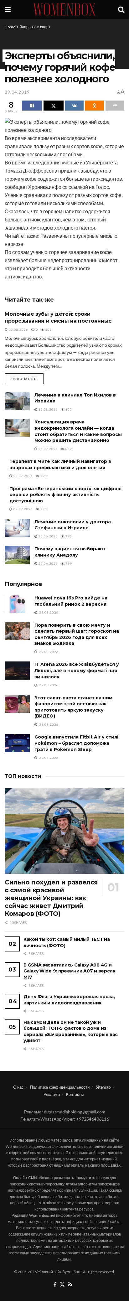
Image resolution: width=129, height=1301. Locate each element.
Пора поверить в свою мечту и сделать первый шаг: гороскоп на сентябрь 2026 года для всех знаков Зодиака (76, 634)
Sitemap (103, 1087)
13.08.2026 (18, 329)
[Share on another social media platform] (115, 106)
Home (10, 26)
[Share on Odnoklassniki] (94, 106)
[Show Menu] (8, 9)
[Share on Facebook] (32, 106)
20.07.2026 (23, 476)
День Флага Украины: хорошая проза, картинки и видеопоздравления (69, 1000)
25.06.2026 (48, 563)
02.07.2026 (23, 509)
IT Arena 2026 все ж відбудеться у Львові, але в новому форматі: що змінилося (76, 670)
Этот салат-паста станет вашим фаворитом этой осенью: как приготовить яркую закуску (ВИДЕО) (73, 707)
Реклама (52, 1094)
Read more (28, 378)
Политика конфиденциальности (60, 1087)
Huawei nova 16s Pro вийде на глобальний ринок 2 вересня (70, 601)
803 (48, 329)
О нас (18, 1087)
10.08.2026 (48, 409)
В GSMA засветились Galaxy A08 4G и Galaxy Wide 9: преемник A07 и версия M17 (69, 971)
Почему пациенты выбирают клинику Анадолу (70, 552)
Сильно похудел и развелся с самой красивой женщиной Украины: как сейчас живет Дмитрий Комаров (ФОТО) (51, 898)
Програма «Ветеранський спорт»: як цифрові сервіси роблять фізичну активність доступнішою (65, 495)
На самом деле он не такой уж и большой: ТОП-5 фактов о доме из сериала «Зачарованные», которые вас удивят (70, 1031)
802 (68, 449)
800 (68, 409)
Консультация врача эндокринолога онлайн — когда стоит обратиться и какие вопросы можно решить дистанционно (78, 431)
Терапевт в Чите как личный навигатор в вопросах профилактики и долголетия (60, 464)
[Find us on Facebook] (55, 1284)
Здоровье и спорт (35, 26)
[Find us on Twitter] (62, 1284)
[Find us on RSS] (70, 1284)
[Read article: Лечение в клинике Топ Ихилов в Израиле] (17, 401)
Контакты (75, 1094)
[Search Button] (121, 9)
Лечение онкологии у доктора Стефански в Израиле (72, 525)
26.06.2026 (48, 536)
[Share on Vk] (74, 106)
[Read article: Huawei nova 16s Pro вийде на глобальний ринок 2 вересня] (17, 604)
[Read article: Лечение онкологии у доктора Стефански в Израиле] (17, 528)
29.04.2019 (17, 92)
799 (68, 563)
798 (43, 476)
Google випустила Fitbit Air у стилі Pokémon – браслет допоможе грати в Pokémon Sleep (76, 743)
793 (43, 509)
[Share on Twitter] (54, 106)
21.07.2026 (48, 449)
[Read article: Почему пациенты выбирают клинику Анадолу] (17, 555)
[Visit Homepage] (64, 9)
